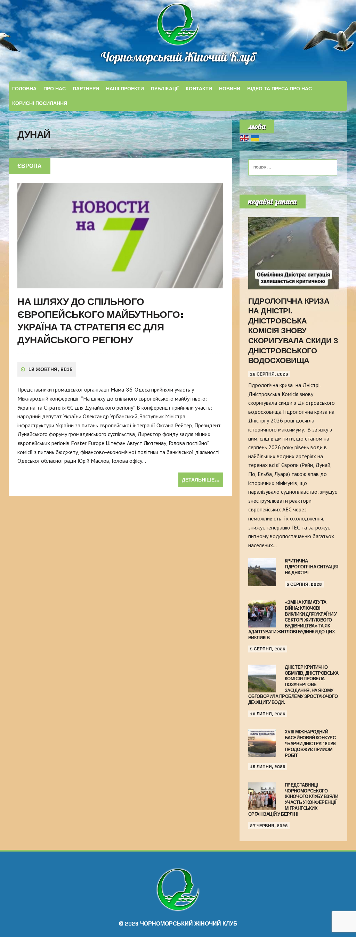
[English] (244, 137)
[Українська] (255, 137)
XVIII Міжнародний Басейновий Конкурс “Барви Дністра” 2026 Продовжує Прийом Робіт (310, 744)
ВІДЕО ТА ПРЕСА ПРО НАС (279, 88)
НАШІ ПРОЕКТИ (125, 88)
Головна (24, 88)
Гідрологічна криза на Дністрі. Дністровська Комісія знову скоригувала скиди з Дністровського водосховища (293, 331)
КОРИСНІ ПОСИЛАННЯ (39, 103)
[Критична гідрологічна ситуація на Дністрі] (262, 581)
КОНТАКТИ (199, 88)
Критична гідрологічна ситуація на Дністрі (311, 567)
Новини (229, 88)
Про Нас (54, 88)
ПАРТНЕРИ (86, 88)
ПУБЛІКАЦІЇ (165, 88)
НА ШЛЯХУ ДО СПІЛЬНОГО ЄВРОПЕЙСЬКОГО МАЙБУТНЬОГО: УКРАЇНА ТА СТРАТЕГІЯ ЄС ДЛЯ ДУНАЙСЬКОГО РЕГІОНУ (100, 320)
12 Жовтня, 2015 (51, 369)
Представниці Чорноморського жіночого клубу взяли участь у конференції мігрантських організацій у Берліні (293, 799)
